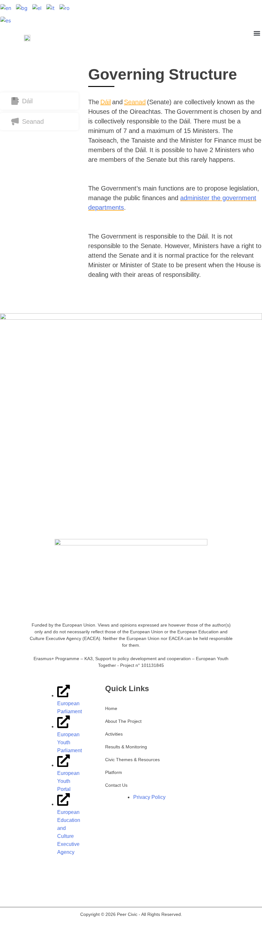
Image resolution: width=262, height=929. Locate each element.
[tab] (39, 78)
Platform (113, 772)
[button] (256, 33)
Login (228, 14)
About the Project (123, 721)
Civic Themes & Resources (132, 759)
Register (251, 14)
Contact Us (116, 785)
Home (111, 708)
